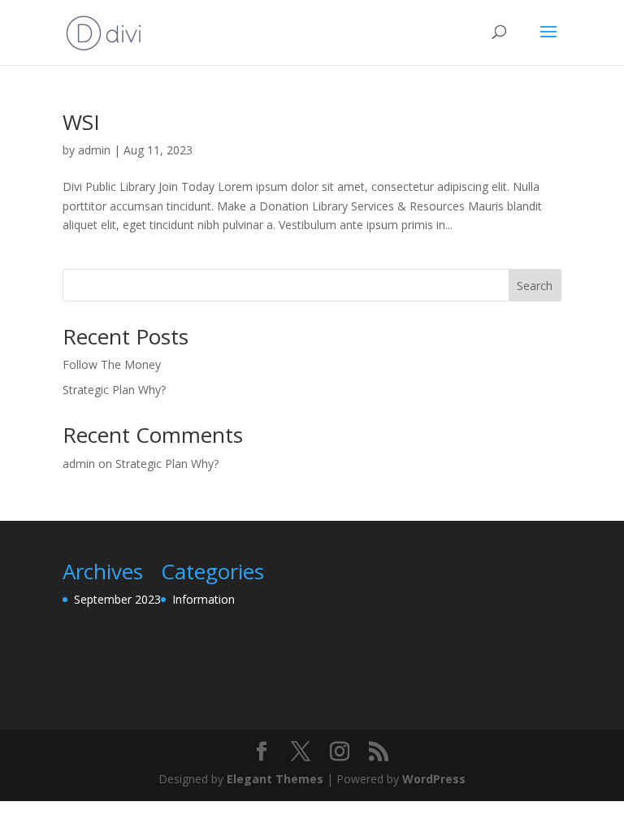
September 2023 (117, 599)
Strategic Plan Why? (114, 389)
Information (203, 599)
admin (94, 150)
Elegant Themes (275, 778)
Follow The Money (112, 364)
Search (534, 285)
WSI (81, 121)
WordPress (434, 778)
